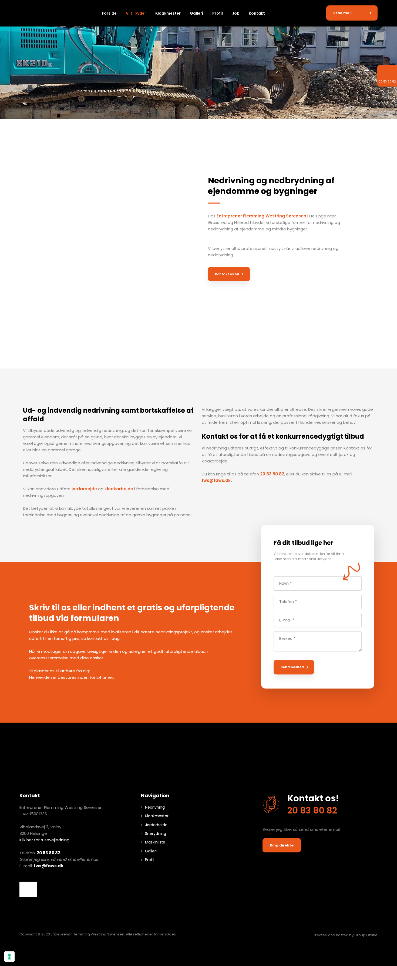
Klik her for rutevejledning (44, 840)
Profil (217, 13)
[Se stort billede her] (28, 889)
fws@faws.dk (216, 480)
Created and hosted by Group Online (345, 935)
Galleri (196, 13)
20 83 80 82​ (48, 853)
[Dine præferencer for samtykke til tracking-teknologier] (9, 956)
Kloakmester (168, 13)
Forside (109, 13)
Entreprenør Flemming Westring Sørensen (261, 216)
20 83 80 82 (272, 474)
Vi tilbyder (136, 13)
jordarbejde (84, 489)
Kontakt (257, 13)
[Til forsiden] (35, 14)
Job (236, 13)
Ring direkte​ (282, 845)
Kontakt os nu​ (227, 274)
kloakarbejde (119, 489)
